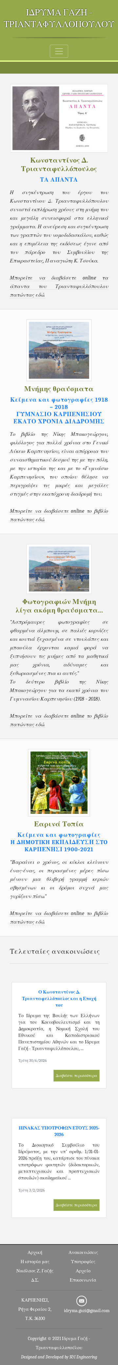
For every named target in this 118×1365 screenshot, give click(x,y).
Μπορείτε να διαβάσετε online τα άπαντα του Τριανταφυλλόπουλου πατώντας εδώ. (59, 286)
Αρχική (35, 1252)
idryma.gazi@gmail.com (86, 1310)
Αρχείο (83, 1271)
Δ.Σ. (35, 1280)
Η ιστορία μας (35, 1261)
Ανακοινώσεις (83, 1252)
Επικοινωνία (83, 1280)
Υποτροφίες (83, 1261)
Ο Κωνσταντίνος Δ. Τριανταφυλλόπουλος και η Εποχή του (59, 998)
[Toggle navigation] (59, 51)
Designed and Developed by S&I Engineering (59, 1357)
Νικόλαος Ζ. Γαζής (34, 1271)
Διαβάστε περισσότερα (76, 1075)
